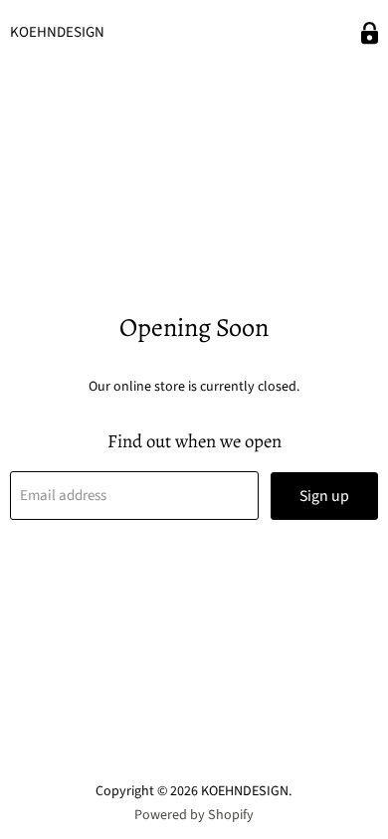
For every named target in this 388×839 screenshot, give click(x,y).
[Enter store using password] (369, 33)
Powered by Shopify (194, 815)
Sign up (324, 496)
